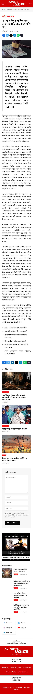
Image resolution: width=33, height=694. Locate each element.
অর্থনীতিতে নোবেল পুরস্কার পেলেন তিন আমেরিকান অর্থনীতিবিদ (21, 607)
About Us (5, 668)
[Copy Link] (21, 35)
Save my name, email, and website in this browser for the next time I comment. (16, 515)
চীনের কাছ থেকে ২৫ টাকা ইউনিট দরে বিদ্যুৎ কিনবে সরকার (14, 459)
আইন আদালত (8, 16)
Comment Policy (11, 672)
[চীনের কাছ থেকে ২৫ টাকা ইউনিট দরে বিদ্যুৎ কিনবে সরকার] (16, 444)
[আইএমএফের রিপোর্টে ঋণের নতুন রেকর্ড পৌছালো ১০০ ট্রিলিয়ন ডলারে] (7, 585)
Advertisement (22, 672)
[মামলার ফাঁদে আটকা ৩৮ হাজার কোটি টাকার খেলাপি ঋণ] (16, 49)
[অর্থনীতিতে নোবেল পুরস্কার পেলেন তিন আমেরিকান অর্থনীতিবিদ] (7, 609)
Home (4, 9)
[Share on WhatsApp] (18, 35)
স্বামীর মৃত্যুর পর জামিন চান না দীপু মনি (14, 429)
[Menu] (3, 4)
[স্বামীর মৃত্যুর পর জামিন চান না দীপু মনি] (16, 414)
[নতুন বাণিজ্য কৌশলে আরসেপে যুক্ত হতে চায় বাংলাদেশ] (7, 597)
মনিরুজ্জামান (5, 31)
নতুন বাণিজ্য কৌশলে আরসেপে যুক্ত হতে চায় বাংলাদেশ (20, 595)
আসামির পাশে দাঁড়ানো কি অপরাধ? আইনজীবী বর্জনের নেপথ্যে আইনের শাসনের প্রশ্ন (14, 397)
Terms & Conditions (24, 668)
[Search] (30, 4)
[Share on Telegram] (14, 35)
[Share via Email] (11, 35)
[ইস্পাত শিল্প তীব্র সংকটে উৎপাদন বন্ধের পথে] (7, 573)
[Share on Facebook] (3, 35)
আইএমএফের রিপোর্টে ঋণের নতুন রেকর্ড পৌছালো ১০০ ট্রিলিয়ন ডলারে (22, 583)
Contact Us (13, 668)
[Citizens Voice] (16, 3)
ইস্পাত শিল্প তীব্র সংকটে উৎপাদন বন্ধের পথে (20, 570)
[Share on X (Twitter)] (7, 35)
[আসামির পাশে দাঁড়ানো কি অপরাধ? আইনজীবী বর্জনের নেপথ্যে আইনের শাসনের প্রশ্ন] (16, 381)
